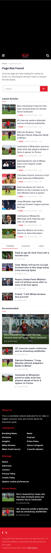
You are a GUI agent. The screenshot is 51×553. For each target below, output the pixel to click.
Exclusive (6, 437)
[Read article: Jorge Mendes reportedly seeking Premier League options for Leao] (9, 205)
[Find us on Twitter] (6, 532)
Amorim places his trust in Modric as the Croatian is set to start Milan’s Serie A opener (32, 190)
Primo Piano (33, 441)
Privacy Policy (8, 473)
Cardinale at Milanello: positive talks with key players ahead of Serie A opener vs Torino (33, 149)
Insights (6, 441)
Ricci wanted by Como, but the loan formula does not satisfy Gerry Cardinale (31, 108)
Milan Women (8, 445)
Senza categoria (35, 445)
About (5, 461)
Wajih (21, 115)
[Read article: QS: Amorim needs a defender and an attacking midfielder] (9, 124)
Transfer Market (35, 449)
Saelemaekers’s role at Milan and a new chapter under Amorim (31, 163)
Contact (6, 469)
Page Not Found (15, 63)
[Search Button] (47, 55)
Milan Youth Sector (11, 449)
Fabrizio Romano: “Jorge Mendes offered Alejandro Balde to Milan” (32, 135)
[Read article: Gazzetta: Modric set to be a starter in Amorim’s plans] (9, 234)
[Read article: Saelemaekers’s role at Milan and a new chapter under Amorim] (9, 164)
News (29, 433)
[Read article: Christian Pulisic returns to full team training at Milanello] (9, 179)
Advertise (7, 465)
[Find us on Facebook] (2, 532)
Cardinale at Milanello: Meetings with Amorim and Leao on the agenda (30, 218)
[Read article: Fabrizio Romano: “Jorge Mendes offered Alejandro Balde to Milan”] (9, 135)
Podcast (31, 437)
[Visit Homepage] (25, 55)
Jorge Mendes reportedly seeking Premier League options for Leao (33, 204)
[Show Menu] (3, 55)
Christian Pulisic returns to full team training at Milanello (33, 176)
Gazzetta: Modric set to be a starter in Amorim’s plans (30, 231)
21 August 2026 (31, 141)
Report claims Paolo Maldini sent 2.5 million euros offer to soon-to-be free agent (31, 282)
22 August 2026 (31, 115)
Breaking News (9, 433)
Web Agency (32, 548)
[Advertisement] (25, 25)
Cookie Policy (8, 477)
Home (4, 63)
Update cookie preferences (15, 481)
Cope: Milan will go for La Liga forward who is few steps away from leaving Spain (32, 267)
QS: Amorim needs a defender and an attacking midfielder (31, 121)
